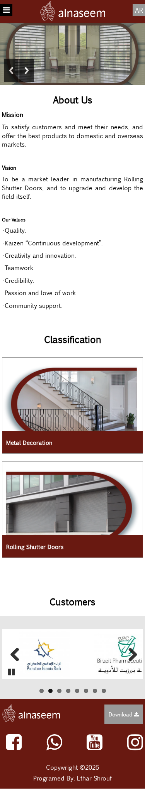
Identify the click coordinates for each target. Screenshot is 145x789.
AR (139, 9)
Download (121, 714)
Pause (11, 672)
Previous (11, 70)
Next (26, 70)
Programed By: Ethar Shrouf (72, 778)
